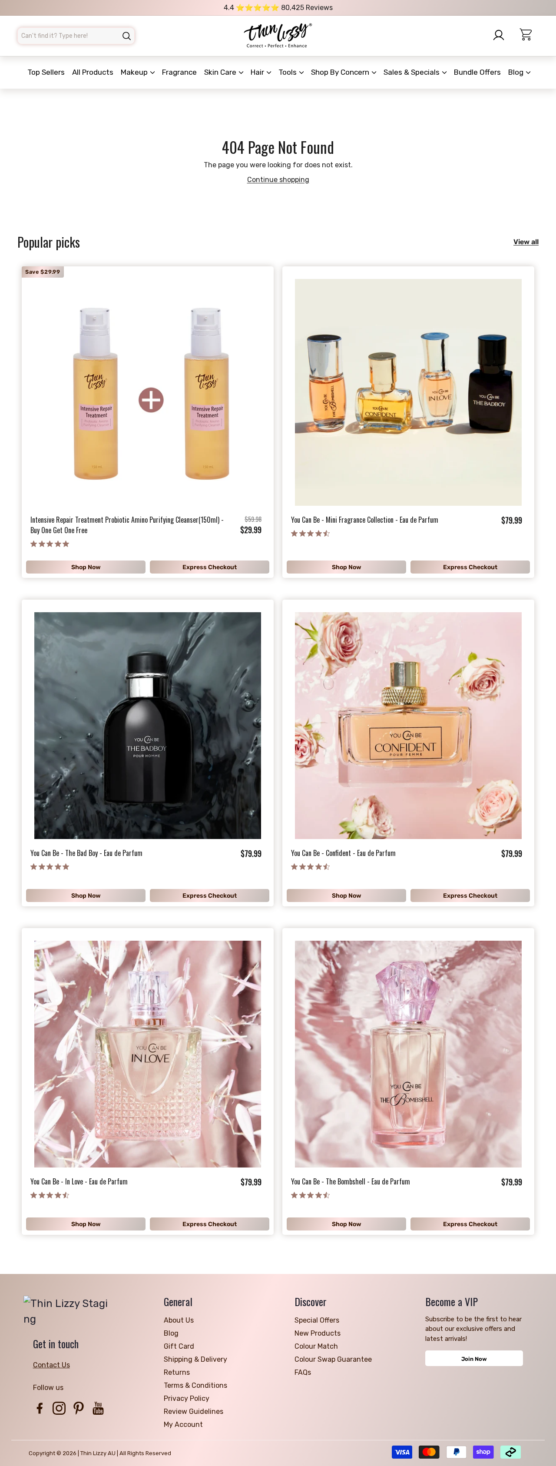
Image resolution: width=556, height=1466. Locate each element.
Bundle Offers (477, 72)
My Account (183, 1424)
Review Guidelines (193, 1411)
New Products (318, 1333)
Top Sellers (46, 72)
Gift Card (179, 1346)
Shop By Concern (341, 72)
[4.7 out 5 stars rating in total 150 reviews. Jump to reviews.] (310, 1195)
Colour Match (316, 1346)
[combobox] (76, 35)
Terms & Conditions (195, 1385)
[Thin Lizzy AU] (278, 36)
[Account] (501, 35)
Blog (516, 72)
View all (526, 242)
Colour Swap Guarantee (333, 1359)
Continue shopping (278, 180)
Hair (258, 72)
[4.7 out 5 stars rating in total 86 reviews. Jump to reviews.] (310, 866)
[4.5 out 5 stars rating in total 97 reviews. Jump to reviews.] (49, 1195)
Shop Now (86, 567)
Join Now (474, 1359)
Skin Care (221, 72)
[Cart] (529, 36)
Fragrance (179, 72)
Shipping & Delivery (195, 1359)
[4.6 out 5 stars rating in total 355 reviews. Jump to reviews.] (310, 533)
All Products (92, 72)
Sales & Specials (412, 72)
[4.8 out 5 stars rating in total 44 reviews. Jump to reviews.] (49, 866)
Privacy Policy (186, 1398)
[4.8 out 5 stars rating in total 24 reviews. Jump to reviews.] (49, 543)
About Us (179, 1320)
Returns (177, 1372)
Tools (288, 72)
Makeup (135, 72)
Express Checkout (209, 567)
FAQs (303, 1372)
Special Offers (317, 1320)
